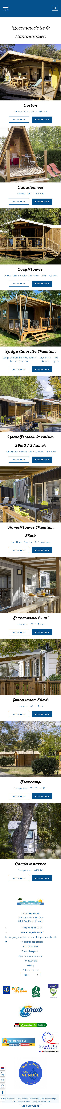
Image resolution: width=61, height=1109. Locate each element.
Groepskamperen (30, 951)
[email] (2, 1080)
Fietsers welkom (30, 947)
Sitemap (30, 965)
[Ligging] (2, 1086)
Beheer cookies (30, 970)
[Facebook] (2, 1092)
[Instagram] (2, 1098)
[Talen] (2, 1067)
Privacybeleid (30, 961)
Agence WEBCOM (42, 1102)
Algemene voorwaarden (30, 956)
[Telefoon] (2, 1074)
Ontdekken (18, 120)
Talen (26, 974)
